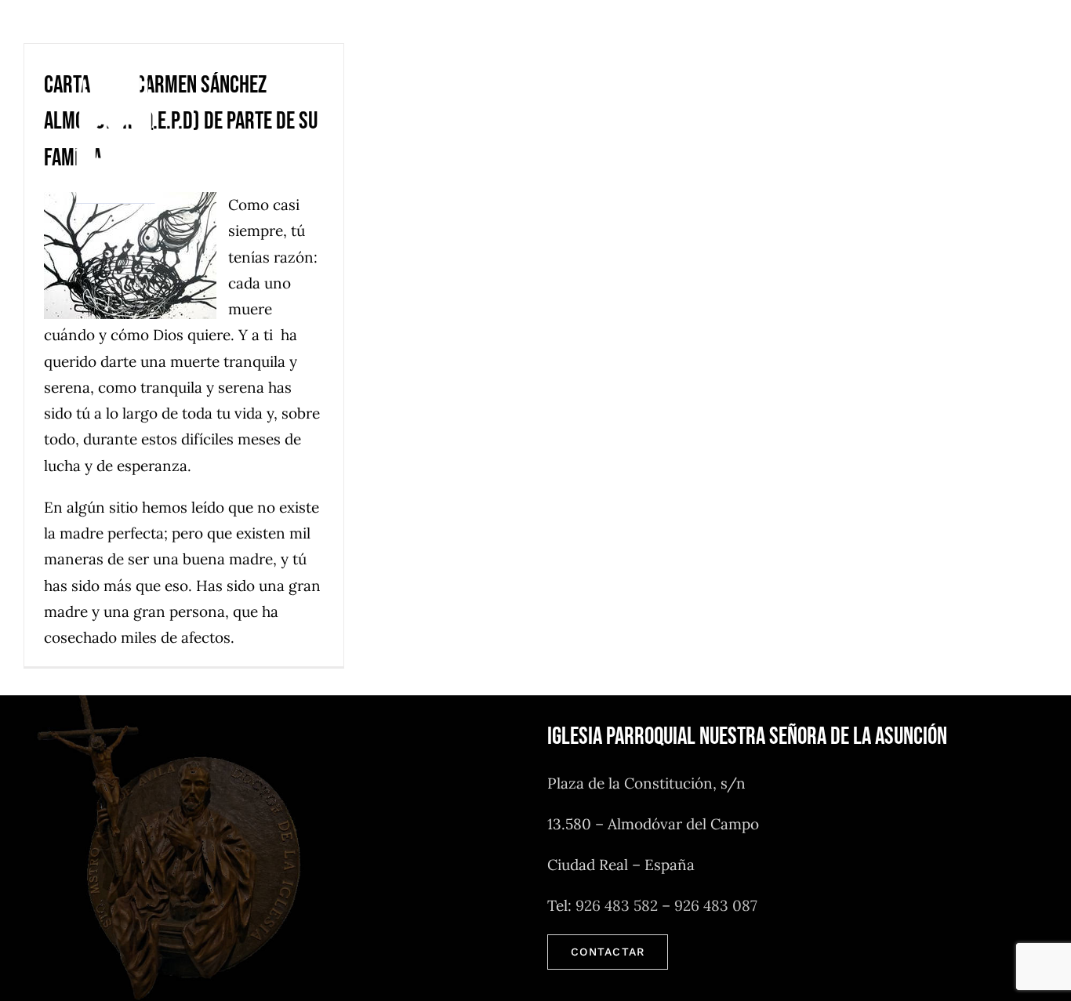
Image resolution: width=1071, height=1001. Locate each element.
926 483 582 (616, 905)
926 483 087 (715, 905)
